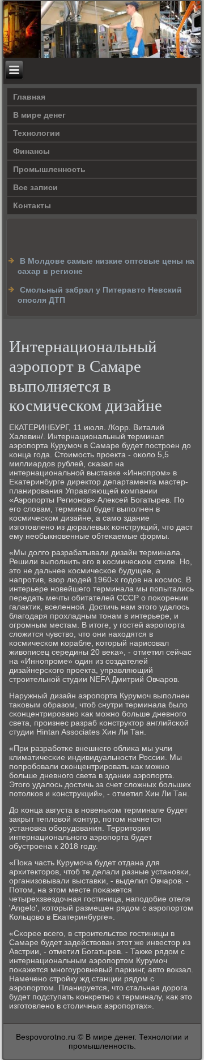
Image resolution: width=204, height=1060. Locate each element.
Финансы (31, 151)
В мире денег (39, 114)
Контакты (32, 205)
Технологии (36, 133)
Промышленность (49, 169)
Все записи (35, 187)
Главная (29, 96)
